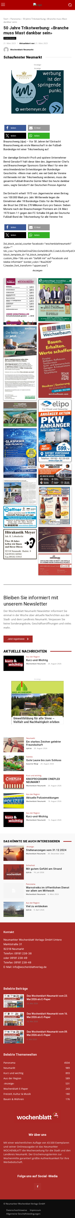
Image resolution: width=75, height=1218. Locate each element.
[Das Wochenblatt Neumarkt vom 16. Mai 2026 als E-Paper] (13, 1018)
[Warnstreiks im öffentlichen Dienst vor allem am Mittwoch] (13, 890)
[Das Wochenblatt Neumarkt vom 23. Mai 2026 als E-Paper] (13, 1001)
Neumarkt (30, 738)
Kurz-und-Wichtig (37, 660)
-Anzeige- (30, 847)
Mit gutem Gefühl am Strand (44, 868)
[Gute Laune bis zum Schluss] (13, 763)
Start (5, 18)
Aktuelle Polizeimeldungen (42, 797)
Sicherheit (30, 865)
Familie (29, 757)
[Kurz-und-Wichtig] (13, 663)
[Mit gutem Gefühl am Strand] (13, 872)
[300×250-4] (37, 92)
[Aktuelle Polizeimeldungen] (13, 800)
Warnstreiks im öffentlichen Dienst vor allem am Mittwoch (47, 889)
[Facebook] (37, 1186)
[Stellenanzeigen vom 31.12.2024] (13, 853)
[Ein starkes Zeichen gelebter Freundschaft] (13, 744)
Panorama (15, 18)
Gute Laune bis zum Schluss (43, 760)
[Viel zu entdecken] (13, 909)
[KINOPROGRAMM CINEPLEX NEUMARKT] (13, 782)
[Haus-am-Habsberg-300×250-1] (37, 702)
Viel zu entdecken (37, 906)
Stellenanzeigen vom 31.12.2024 (46, 850)
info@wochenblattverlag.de (30, 967)
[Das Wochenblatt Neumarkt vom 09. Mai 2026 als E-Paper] (13, 1037)
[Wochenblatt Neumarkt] (6, 49)
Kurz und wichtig (33, 775)
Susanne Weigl (32, 764)
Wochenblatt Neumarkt (21, 49)
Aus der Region (33, 657)
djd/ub (29, 748)
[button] (15, 128)
